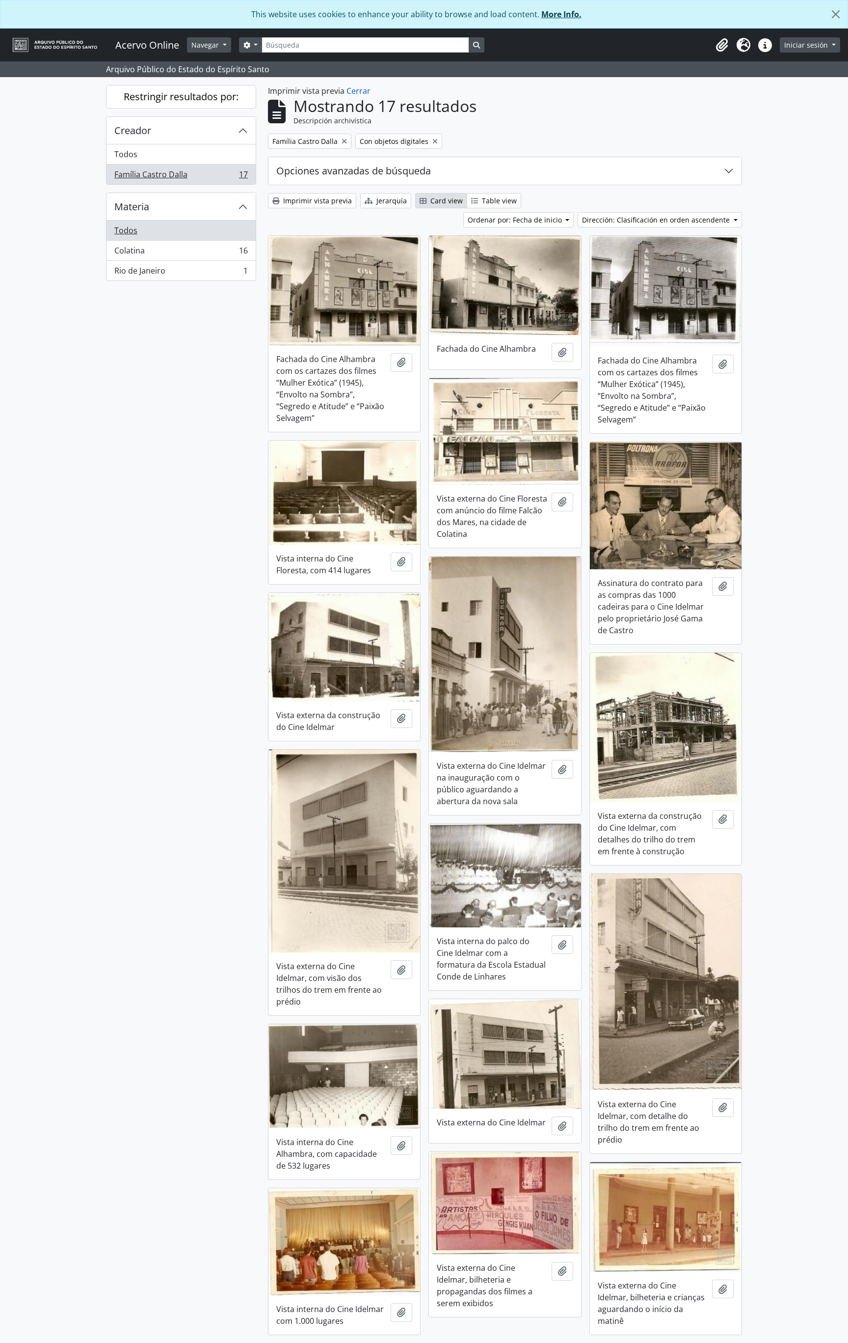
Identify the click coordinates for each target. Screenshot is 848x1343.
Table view (498, 200)
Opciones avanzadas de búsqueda (353, 170)
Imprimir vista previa (316, 200)
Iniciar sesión (807, 45)
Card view (445, 200)
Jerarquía (390, 200)
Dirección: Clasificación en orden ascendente (657, 219)
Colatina (181, 253)
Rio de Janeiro (181, 272)
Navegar (206, 45)
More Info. (561, 14)
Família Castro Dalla (181, 176)
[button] (722, 45)
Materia (131, 206)
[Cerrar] (836, 14)
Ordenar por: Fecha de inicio (516, 219)
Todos (125, 154)
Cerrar (358, 90)
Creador (132, 130)
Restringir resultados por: (181, 96)
